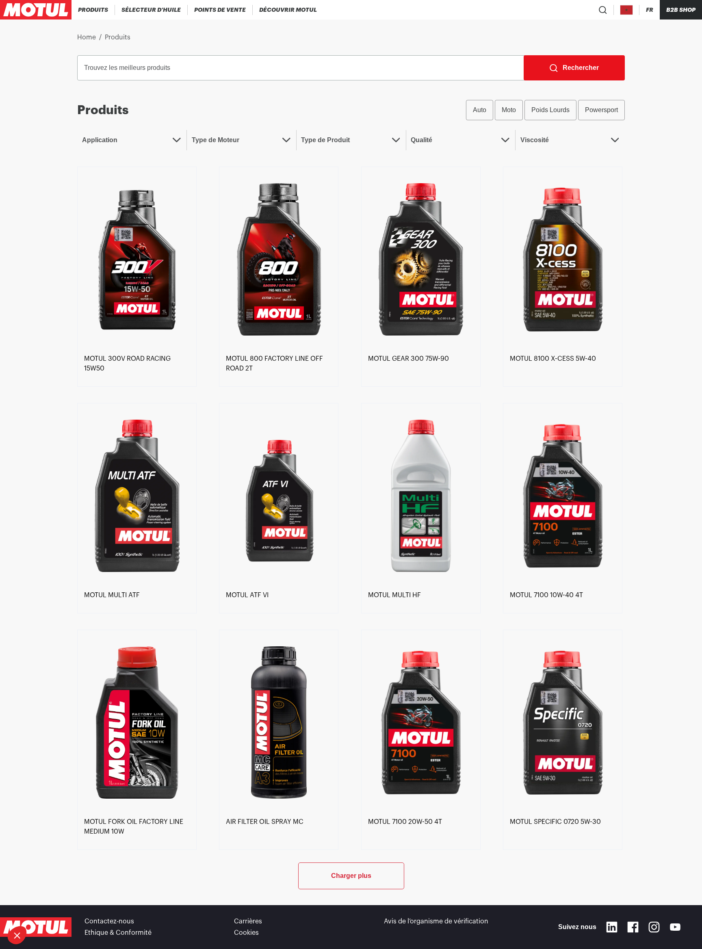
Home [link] (86, 37)
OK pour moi (136, 908)
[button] (17, 935)
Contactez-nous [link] (109, 921)
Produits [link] (117, 37)
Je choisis (50, 908)
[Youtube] (675, 927)
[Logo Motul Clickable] (36, 10)
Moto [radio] (509, 109)
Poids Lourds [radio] (550, 109)
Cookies (246, 933)
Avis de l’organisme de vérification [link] (436, 921)
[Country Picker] (626, 10)
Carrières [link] (248, 921)
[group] (545, 110)
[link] (137, 259)
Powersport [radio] (601, 109)
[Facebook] (633, 927)
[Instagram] (654, 927)
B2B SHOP (681, 10)
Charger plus (351, 875)
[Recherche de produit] (602, 10)
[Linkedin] (612, 927)
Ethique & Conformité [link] (118, 933)
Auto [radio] (479, 109)
